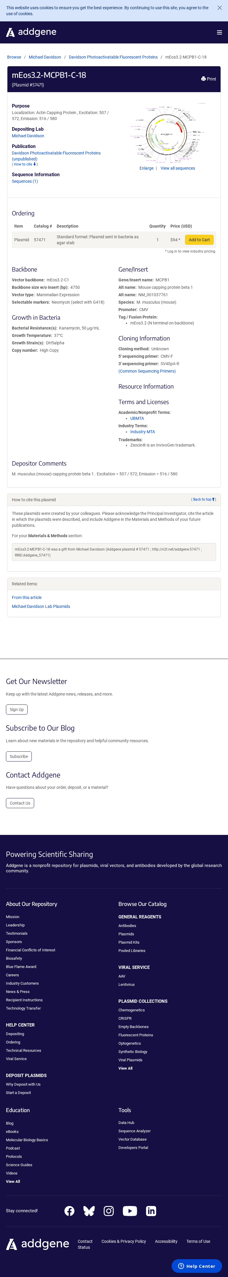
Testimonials (17, 933)
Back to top (202, 499)
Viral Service (16, 1059)
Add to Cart (199, 239)
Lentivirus (126, 984)
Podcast (13, 1148)
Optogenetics (129, 1043)
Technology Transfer (23, 1008)
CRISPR (125, 1018)
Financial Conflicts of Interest (30, 950)
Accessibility (166, 1241)
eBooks (12, 1131)
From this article (27, 597)
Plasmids (126, 934)
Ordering (13, 1042)
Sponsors (14, 941)
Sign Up (17, 709)
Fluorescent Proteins (135, 1035)
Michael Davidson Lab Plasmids (41, 606)
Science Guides (19, 1165)
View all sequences (178, 168)
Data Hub (126, 1122)
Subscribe (19, 756)
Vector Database (132, 1139)
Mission (12, 917)
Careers (12, 975)
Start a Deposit (18, 1092)
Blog (9, 1123)
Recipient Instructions (24, 1000)
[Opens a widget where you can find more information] (197, 1266)
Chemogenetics (131, 1010)
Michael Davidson (45, 57)
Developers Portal (133, 1147)
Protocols (14, 1156)
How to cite (23, 164)
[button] (219, 32)
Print (211, 79)
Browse (14, 57)
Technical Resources (23, 1050)
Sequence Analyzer (134, 1131)
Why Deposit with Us (23, 1084)
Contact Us (20, 803)
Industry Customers (22, 983)
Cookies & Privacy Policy (124, 1241)
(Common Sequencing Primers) (147, 371)
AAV (121, 976)
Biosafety (14, 958)
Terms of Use (198, 1241)
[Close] (217, 7)
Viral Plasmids (130, 1060)
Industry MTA (142, 431)
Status (84, 1247)
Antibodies (127, 925)
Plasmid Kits (129, 942)
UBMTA (137, 418)
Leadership (15, 925)
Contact (85, 1241)
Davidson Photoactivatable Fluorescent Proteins (114, 57)
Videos (12, 1173)
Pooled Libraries (131, 950)
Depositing (15, 1034)
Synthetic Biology (132, 1051)
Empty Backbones (133, 1026)
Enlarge (147, 168)
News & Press (18, 991)
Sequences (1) (25, 181)
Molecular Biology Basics (27, 1140)
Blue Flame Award (21, 966)
